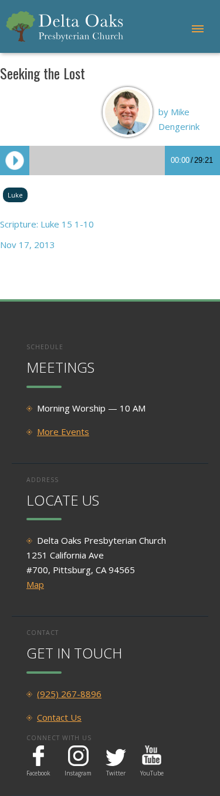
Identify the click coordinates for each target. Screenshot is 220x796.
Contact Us (59, 717)
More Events (63, 431)
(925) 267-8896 (69, 694)
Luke (15, 194)
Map (35, 584)
